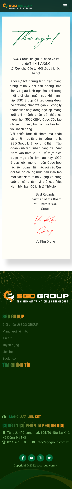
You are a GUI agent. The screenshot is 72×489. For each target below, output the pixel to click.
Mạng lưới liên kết (15, 331)
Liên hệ (7, 352)
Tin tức (7, 338)
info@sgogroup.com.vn (53, 442)
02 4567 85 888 (18, 442)
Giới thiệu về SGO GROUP (20, 325)
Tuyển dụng (10, 345)
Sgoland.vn (10, 358)
